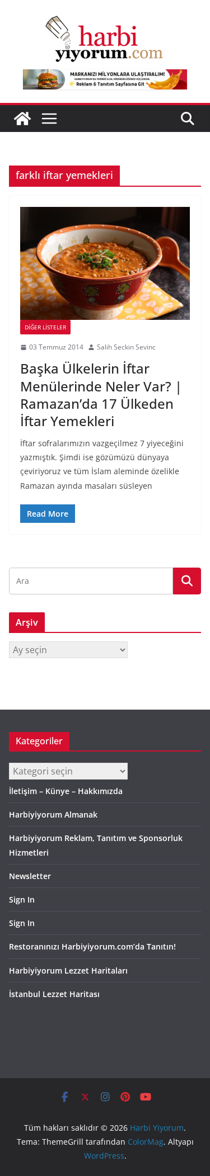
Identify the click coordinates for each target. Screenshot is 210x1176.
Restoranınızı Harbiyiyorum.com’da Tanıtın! (92, 946)
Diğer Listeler (45, 327)
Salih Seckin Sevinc (126, 347)
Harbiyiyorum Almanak (53, 814)
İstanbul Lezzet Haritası (54, 994)
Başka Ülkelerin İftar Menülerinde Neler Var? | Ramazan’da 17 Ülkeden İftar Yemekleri (101, 394)
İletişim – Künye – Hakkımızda (66, 791)
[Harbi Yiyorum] (22, 118)
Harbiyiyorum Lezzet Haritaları (68, 970)
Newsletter (30, 876)
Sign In (22, 899)
